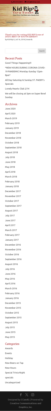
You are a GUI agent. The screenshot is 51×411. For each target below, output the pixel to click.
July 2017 (10, 215)
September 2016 (13, 259)
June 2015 (10, 332)
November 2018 (13, 138)
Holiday (9, 358)
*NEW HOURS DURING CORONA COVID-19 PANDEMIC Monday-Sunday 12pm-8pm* (25, 71)
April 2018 (10, 172)
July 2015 (10, 327)
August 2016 (11, 264)
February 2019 (12, 123)
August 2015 (11, 322)
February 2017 (12, 235)
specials (9, 377)
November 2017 (13, 196)
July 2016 (10, 269)
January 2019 (12, 128)
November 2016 (13, 249)
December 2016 (13, 244)
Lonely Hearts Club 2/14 (17, 88)
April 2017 (10, 225)
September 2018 (13, 147)
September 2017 (13, 206)
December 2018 (13, 133)
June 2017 (10, 220)
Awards (29, 39)
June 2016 (10, 274)
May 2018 (10, 167)
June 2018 (10, 162)
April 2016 (10, 283)
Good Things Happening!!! (18, 63)
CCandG (25, 399)
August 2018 (11, 152)
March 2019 (11, 118)
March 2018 (11, 176)
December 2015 (13, 303)
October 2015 (12, 312)
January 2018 (12, 186)
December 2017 (13, 191)
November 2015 (13, 308)
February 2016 (12, 293)
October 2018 (12, 142)
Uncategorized (12, 382)
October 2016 (12, 254)
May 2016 (10, 278)
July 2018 (10, 157)
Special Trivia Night (15, 372)
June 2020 (10, 108)
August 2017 (11, 210)
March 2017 (11, 230)
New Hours (10, 368)
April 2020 (10, 113)
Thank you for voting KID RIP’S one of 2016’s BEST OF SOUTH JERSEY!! (24, 36)
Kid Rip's (10, 39)
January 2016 (12, 298)
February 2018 (12, 181)
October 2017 (12, 201)
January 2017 (12, 240)
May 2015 (10, 337)
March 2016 (11, 288)
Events (8, 353)
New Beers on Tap (14, 363)
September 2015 (13, 317)
